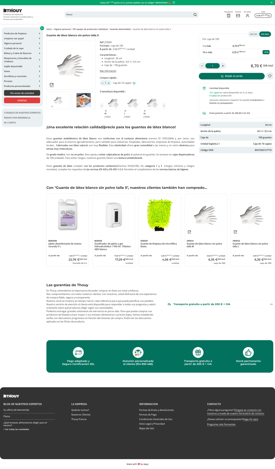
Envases (8, 81)
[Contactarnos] (238, 16)
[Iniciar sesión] (247, 16)
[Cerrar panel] (271, 2)
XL (147, 115)
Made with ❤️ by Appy (138, 464)
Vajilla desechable (13, 66)
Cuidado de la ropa (13, 48)
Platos (6, 416)
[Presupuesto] (229, 16)
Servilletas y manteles (15, 76)
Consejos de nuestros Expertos (22, 112)
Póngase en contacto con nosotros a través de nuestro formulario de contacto (235, 411)
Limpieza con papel (14, 38)
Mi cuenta (10, 122)
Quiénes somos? (80, 410)
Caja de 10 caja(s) (122, 82)
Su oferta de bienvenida (16, 410)
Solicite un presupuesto (221, 103)
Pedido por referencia (17, 117)
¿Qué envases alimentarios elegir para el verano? (25, 424)
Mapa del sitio (146, 428)
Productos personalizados (17, 86)
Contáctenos (256, 100)
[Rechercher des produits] (195, 14)
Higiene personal (12, 43)
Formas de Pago (148, 414)
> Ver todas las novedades (16, 429)
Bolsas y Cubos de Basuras (17, 53)
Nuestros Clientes (81, 414)
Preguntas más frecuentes (221, 424)
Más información (108, 71)
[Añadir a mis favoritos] (269, 75)
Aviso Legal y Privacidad (152, 423)
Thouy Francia (79, 419)
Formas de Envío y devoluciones (156, 410)
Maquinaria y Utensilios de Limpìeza (18, 60)
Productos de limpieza (15, 33)
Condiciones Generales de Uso (155, 419)
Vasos (7, 71)
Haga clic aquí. (250, 419)
